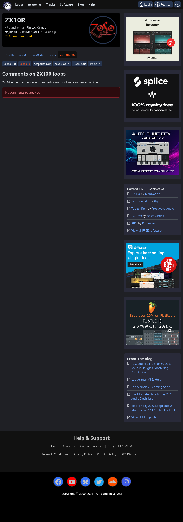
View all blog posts (144, 417)
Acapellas (35, 4)
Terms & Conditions (55, 454)
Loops (19, 4)
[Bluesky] (85, 482)
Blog (80, 4)
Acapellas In (62, 64)
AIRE (134, 223)
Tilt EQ (135, 194)
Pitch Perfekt (140, 201)
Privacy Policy (83, 454)
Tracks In (95, 64)
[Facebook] (58, 482)
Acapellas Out (42, 64)
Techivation (152, 194)
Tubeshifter (139, 208)
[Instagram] (126, 482)
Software (66, 4)
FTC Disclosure (131, 454)
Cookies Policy (106, 454)
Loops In (25, 64)
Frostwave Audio (163, 208)
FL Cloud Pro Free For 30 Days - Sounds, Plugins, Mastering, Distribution (152, 368)
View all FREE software (146, 230)
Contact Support (91, 446)
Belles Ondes (155, 216)
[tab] (10, 54)
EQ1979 (136, 216)
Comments (67, 55)
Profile (10, 55)
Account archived (20, 36)
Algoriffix (160, 201)
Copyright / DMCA (120, 446)
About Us (69, 446)
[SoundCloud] (113, 482)
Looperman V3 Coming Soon (150, 387)
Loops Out (10, 64)
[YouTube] (72, 482)
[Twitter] (99, 482)
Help (91, 4)
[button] (177, 4)
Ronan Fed (149, 223)
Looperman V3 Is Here (146, 380)
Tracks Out (79, 64)
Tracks (50, 4)
